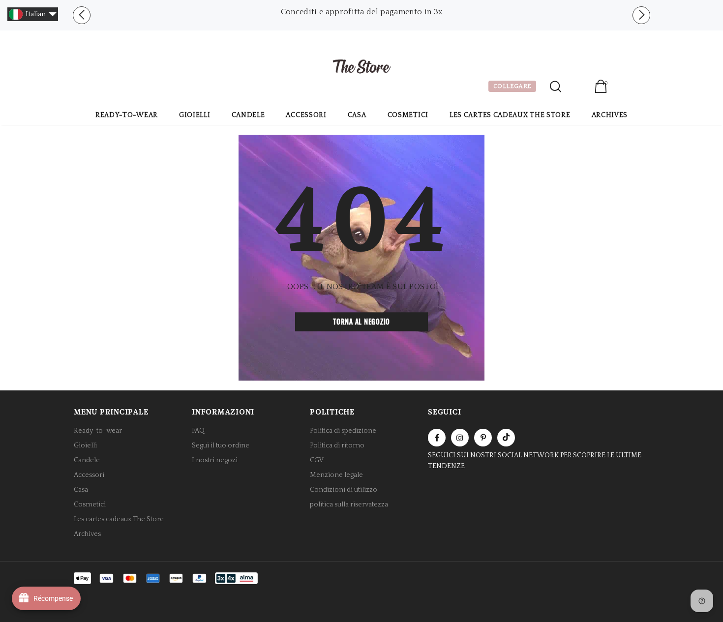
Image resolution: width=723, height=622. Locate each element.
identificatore (577, 87)
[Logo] (361, 67)
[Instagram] (460, 437)
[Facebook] (437, 437)
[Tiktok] (506, 437)
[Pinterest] (483, 437)
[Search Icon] (555, 86)
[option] (361, 12)
